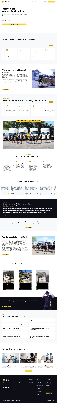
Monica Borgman (22, 193)
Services (28, 1)
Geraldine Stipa (49, 193)
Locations (32, 1)
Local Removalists (39, 391)
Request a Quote (5, 89)
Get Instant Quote (14, 24)
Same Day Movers (39, 394)
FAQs (41, 1)
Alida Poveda (35, 193)
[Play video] (28, 135)
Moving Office (39, 382)
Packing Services (39, 388)
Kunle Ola (6, 193)
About (26, 1)
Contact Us (49, 393)
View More (4, 215)
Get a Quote (28, 227)
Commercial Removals (40, 385)
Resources (37, 1)
